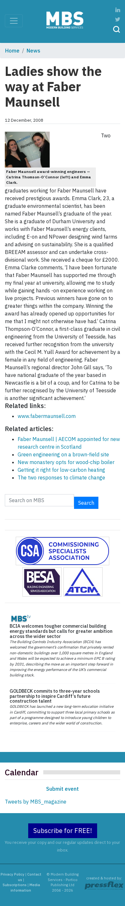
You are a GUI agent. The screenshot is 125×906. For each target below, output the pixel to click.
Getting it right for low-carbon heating (61, 470)
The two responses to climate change (61, 477)
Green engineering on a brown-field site (63, 454)
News (33, 50)
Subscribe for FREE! (62, 830)
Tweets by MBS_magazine (35, 801)
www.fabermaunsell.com (47, 416)
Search (86, 503)
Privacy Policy (12, 874)
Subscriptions (15, 885)
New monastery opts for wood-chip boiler (66, 462)
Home (12, 50)
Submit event (62, 789)
